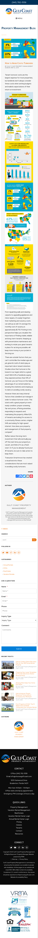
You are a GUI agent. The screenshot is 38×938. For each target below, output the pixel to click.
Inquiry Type (6, 616)
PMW (22, 857)
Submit (19, 649)
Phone (4, 606)
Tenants (19, 828)
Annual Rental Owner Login (19, 819)
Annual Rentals (8, 565)
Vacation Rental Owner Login (19, 816)
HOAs (5, 568)
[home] (19, 11)
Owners (19, 825)
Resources (19, 834)
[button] (3, 552)
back (5, 529)
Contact (19, 831)
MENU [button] (19, 18)
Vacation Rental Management (19, 810)
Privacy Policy (24, 859)
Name (3, 587)
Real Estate (7, 571)
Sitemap (14, 859)
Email (3, 596)
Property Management (19, 807)
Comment (5, 625)
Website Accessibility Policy (19, 877)
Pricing (19, 822)
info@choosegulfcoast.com (21, 776)
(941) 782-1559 (19, 2)
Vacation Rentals (8, 574)
